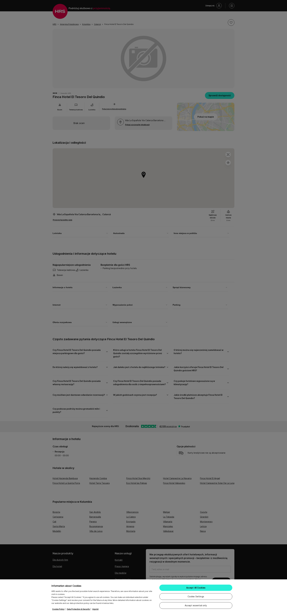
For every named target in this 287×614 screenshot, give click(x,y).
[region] (143, 596)
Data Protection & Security (78, 609)
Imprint (95, 609)
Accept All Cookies (196, 587)
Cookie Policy (58, 609)
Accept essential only (196, 605)
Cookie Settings (196, 596)
